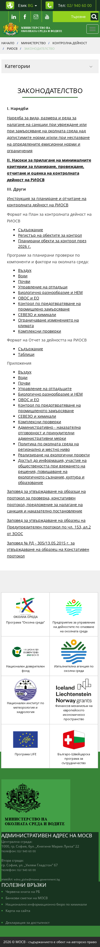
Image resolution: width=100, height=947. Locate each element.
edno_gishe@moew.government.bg (37, 879)
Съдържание (30, 229)
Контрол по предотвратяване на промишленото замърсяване (49, 408)
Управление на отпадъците (45, 388)
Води (23, 275)
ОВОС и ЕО (28, 298)
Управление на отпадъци (43, 287)
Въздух (24, 270)
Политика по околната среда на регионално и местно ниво (48, 446)
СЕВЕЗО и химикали (37, 314)
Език (25, 5)
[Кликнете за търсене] (93, 16)
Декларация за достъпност (28, 922)
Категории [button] (17, 66)
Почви (24, 281)
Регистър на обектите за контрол (50, 235)
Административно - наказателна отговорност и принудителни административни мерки (49, 433)
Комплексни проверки (39, 331)
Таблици (26, 354)
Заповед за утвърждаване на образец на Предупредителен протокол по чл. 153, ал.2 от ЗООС (49, 527)
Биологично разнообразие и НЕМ (50, 292)
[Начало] (32, 29)
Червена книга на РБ (23, 891)
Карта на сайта (18, 910)
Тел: (75, 5)
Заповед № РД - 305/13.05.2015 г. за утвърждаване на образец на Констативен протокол (48, 549)
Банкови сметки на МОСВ (27, 898)
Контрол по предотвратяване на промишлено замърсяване (49, 306)
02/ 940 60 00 (26, 851)
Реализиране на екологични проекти (54, 454)
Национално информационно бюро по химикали (46, 904)
